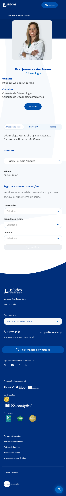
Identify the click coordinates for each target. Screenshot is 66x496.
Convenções (10, 205)
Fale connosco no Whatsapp (35, 349)
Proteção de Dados (12, 452)
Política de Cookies (12, 447)
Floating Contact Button (59, 489)
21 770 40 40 (13, 332)
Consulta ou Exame (13, 218)
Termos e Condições (12, 436)
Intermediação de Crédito (15, 458)
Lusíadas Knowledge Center (15, 299)
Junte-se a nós (10, 304)
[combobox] (33, 211)
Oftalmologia (33, 73)
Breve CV (33, 127)
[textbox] (33, 211)
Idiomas (52, 127)
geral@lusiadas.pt (53, 332)
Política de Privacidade (13, 441)
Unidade (8, 232)
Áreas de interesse (14, 127)
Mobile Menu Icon (62, 5)
